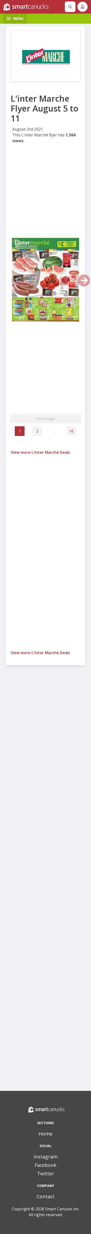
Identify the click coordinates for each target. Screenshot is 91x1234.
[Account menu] (82, 7)
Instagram (45, 1156)
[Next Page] (84, 280)
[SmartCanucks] (33, 7)
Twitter (45, 1173)
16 (71, 431)
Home (45, 1133)
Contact (45, 1196)
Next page (45, 418)
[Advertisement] (45, 192)
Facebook (45, 1165)
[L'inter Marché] (45, 56)
